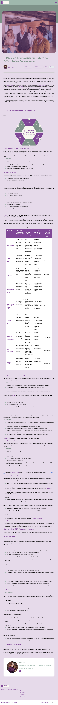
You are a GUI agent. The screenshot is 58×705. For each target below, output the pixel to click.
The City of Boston (8, 589)
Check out (7, 155)
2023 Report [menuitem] (23, 692)
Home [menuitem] (21, 685)
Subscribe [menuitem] (22, 694)
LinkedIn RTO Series (23, 94)
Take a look (7, 438)
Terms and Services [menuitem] (5, 702)
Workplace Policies (38, 66)
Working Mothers (28, 66)
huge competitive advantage (45, 388)
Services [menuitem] (22, 690)
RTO (46, 66)
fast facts (14, 395)
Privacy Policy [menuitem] (13, 702)
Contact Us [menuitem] (22, 696)
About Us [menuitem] (22, 688)
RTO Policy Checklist (14, 472)
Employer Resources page (37, 518)
